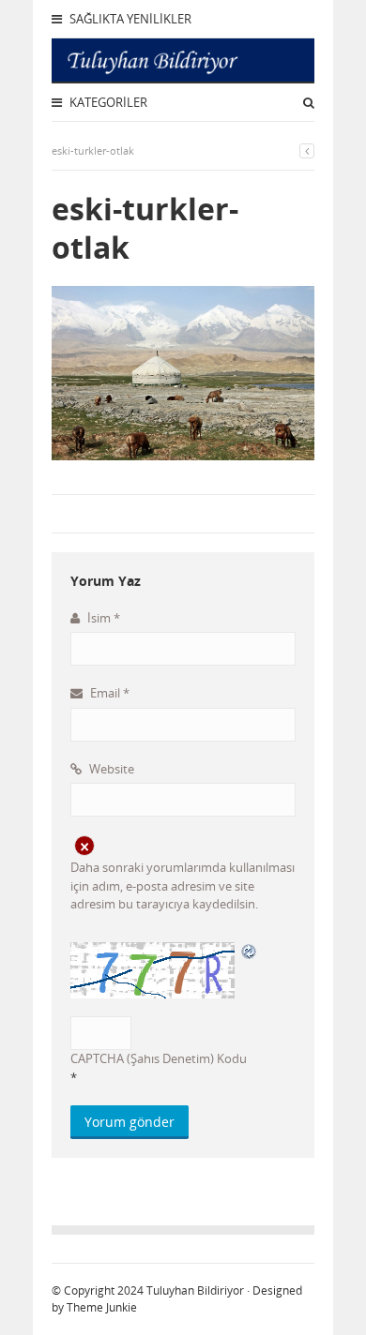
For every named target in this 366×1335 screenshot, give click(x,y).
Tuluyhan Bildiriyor (195, 1290)
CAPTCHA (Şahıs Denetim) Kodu (158, 1058)
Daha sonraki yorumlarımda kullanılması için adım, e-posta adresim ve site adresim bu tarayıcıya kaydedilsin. (182, 885)
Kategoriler (107, 102)
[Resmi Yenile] (249, 950)
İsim (102, 617)
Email (108, 692)
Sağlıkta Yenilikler (129, 18)
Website (110, 768)
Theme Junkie (102, 1307)
